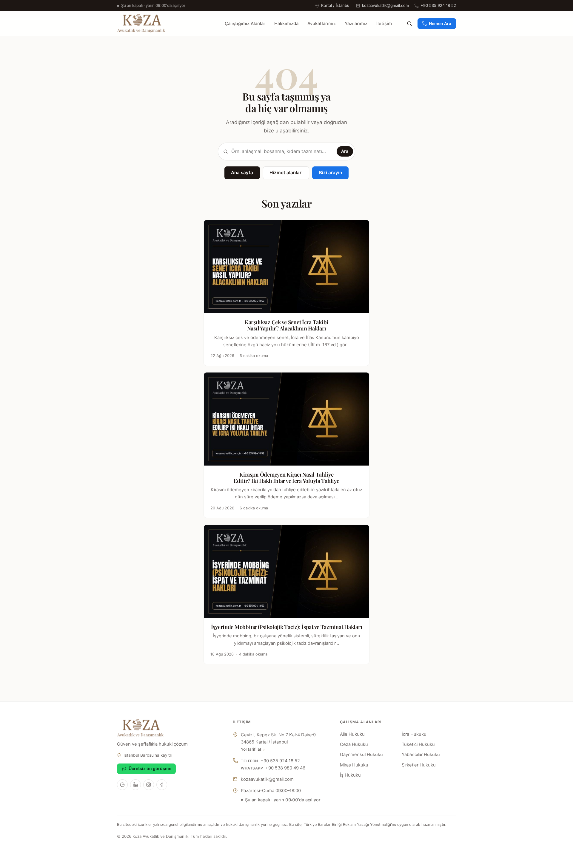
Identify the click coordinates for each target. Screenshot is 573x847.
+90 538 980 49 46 (285, 768)
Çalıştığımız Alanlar (245, 23)
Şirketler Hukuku (419, 765)
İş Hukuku (350, 775)
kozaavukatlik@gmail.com (385, 5)
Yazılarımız (356, 23)
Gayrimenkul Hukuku (361, 754)
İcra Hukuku (414, 734)
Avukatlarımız (321, 23)
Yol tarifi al (251, 749)
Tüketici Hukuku (418, 744)
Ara (344, 151)
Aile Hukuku (352, 734)
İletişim (384, 23)
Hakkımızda (286, 23)
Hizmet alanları (286, 172)
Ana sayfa (242, 172)
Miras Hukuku (354, 765)
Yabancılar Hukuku (421, 754)
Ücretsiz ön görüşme (150, 768)
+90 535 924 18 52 (438, 5)
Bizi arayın (330, 172)
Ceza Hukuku (354, 744)
